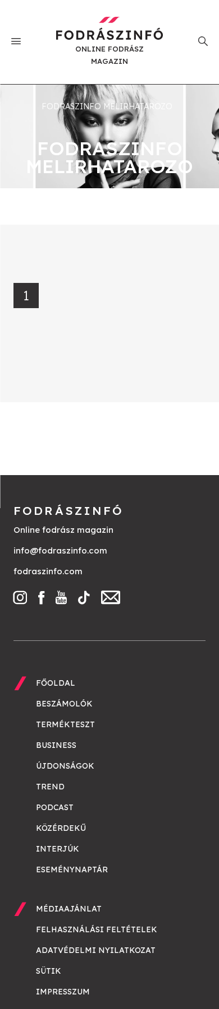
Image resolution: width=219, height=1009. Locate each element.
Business (56, 745)
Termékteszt (65, 724)
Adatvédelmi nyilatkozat (96, 950)
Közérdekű (61, 828)
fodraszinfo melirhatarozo (107, 106)
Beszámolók (64, 704)
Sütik (48, 971)
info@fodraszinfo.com (60, 550)
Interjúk (57, 849)
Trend (50, 787)
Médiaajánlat (69, 909)
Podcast (55, 807)
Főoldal (55, 683)
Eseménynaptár (72, 869)
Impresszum (63, 992)
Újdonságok (65, 766)
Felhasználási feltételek (96, 929)
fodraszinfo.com (48, 571)
